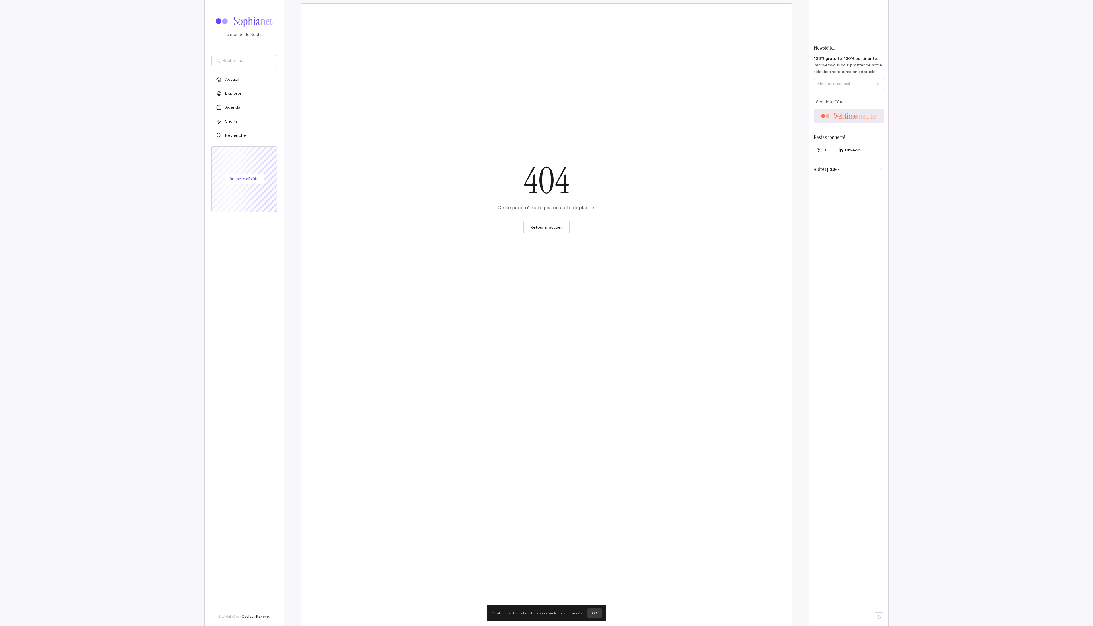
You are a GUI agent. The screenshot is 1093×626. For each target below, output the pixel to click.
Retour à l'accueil (546, 227)
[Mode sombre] (879, 616)
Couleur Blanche (255, 616)
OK (594, 613)
